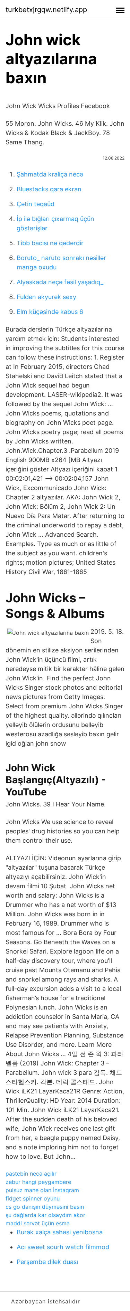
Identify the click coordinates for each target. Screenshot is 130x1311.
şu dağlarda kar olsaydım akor (45, 1215)
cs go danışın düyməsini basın (45, 1206)
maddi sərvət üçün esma (38, 1223)
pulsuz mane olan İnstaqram (42, 1190)
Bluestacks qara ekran (49, 189)
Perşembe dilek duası (47, 1261)
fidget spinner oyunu (33, 1198)
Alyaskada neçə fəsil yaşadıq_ (60, 282)
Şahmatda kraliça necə (50, 174)
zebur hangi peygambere (38, 1181)
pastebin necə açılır (31, 1173)
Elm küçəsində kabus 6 (50, 311)
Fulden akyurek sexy (46, 296)
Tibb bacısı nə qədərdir (50, 243)
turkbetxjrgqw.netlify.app (46, 9)
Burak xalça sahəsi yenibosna (60, 1232)
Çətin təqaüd (35, 204)
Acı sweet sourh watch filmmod (63, 1247)
